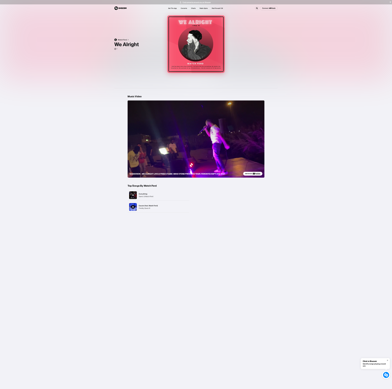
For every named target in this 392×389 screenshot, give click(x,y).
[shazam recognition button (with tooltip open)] (386, 375)
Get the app (172, 8)
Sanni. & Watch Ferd (146, 196)
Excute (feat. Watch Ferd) (148, 206)
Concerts (184, 8)
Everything (143, 194)
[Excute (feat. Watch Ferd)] (158, 207)
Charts (193, 8)
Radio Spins (204, 8)
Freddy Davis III (144, 208)
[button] (390, 2)
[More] (185, 195)
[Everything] (158, 195)
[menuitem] (172, 8)
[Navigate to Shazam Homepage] (120, 8)
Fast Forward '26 (217, 8)
